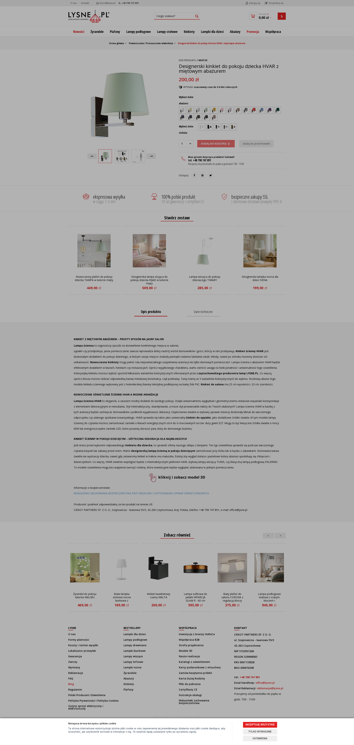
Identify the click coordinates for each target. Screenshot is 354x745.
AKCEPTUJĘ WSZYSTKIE (260, 724)
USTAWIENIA (260, 738)
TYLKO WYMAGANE (260, 731)
